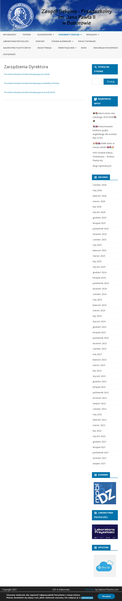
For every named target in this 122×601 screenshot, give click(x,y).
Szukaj (110, 81)
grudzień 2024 (99, 272)
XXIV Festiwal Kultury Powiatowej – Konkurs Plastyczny (103, 156)
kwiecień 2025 (99, 250)
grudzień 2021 (99, 441)
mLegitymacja (44, 48)
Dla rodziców (44, 34)
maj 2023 (97, 354)
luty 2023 (97, 370)
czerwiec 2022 (99, 408)
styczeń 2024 (99, 321)
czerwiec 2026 (99, 184)
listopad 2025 (99, 223)
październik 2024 (101, 283)
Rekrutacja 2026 (66, 48)
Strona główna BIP (61, 41)
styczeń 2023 (99, 376)
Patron (27, 34)
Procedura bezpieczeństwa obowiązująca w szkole (27, 74)
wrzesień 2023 (100, 343)
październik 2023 (101, 337)
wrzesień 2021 (100, 458)
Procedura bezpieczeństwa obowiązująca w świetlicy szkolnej (31, 83)
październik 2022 (101, 392)
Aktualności (9, 34)
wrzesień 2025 (100, 234)
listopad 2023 (99, 332)
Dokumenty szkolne (69, 34)
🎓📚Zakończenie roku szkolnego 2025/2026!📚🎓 (104, 117)
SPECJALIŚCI (91, 34)
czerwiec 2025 (99, 239)
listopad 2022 (99, 387)
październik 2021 (101, 452)
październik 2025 (101, 228)
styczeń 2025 (99, 266)
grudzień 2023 (99, 326)
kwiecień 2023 (99, 359)
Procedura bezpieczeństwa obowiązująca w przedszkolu (29, 92)
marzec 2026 (99, 201)
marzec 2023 (99, 365)
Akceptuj (106, 596)
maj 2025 (97, 244)
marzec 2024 (99, 310)
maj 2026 (97, 190)
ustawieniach (87, 597)
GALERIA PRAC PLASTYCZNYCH (17, 48)
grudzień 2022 (99, 381)
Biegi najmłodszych (102, 165)
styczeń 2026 (99, 212)
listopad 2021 (99, 447)
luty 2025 (97, 261)
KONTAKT (40, 41)
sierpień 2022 (99, 403)
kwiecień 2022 (99, 419)
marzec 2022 (99, 425)
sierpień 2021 (99, 463)
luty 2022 (97, 430)
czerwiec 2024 (99, 294)
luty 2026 (97, 206)
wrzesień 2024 (100, 288)
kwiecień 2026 (99, 195)
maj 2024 (97, 299)
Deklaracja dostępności (105, 48)
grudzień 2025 (99, 217)
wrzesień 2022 (100, 398)
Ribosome (90, 589)
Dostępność (9, 54)
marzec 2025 (99, 255)
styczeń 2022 (99, 436)
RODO (84, 48)
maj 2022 (97, 414)
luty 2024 (97, 316)
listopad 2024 (99, 277)
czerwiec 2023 (99, 348)
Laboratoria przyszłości (16, 41)
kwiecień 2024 (99, 305)
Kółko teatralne (87, 41)
